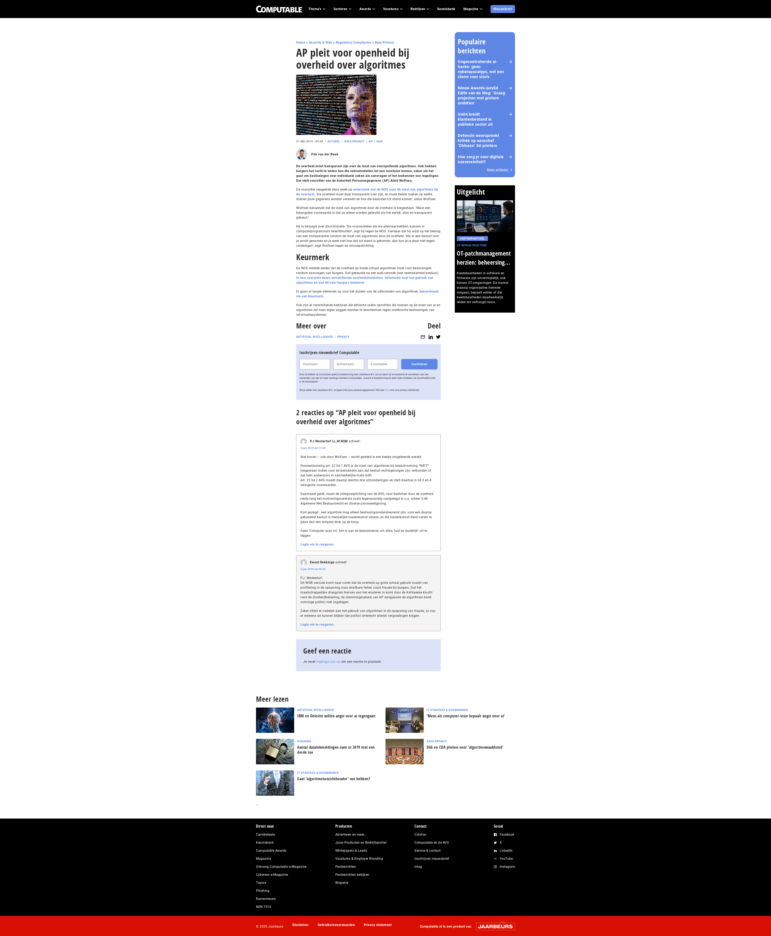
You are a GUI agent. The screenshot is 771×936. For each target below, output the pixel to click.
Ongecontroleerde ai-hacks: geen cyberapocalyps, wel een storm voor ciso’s (481, 69)
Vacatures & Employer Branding (359, 859)
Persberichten (345, 867)
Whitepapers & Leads (351, 850)
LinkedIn (506, 850)
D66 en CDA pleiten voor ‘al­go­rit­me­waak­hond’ (465, 747)
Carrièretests (265, 834)
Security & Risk (320, 42)
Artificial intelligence (314, 336)
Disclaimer (300, 925)
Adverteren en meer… (350, 834)
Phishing (304, 741)
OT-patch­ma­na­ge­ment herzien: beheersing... (484, 257)
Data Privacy (384, 42)
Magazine (263, 859)
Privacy (343, 336)
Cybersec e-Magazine (272, 875)
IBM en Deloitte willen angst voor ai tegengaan (336, 716)
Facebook (507, 834)
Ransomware (266, 899)
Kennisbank (265, 842)
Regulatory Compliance (353, 42)
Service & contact (427, 850)
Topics (261, 883)
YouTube (506, 859)
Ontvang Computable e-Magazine (281, 867)
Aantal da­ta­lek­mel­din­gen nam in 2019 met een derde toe (336, 749)
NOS (380, 141)
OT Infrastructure (472, 245)
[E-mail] (422, 336)
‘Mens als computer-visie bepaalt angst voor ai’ (466, 716)
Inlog (418, 867)
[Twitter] (438, 336)
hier (387, 390)
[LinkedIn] (430, 336)
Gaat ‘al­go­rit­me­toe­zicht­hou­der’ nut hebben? (333, 778)
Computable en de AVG (431, 842)
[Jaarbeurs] (493, 926)
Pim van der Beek (324, 154)
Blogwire (341, 883)
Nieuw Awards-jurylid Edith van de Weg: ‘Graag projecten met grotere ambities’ (481, 95)
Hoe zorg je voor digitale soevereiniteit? (481, 159)
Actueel (333, 141)
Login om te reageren (316, 544)
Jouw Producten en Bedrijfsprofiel (361, 842)
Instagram (507, 867)
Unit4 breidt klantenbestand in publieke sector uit (475, 119)
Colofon (420, 834)
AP (370, 141)
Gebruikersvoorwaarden (336, 925)
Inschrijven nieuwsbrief (431, 859)
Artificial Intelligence (315, 710)
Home (300, 42)
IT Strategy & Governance (447, 710)
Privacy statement (378, 925)
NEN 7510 (263, 907)
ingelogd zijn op (328, 662)
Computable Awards (271, 850)
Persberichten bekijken (352, 875)
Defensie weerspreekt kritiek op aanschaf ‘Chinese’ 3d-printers (478, 140)
